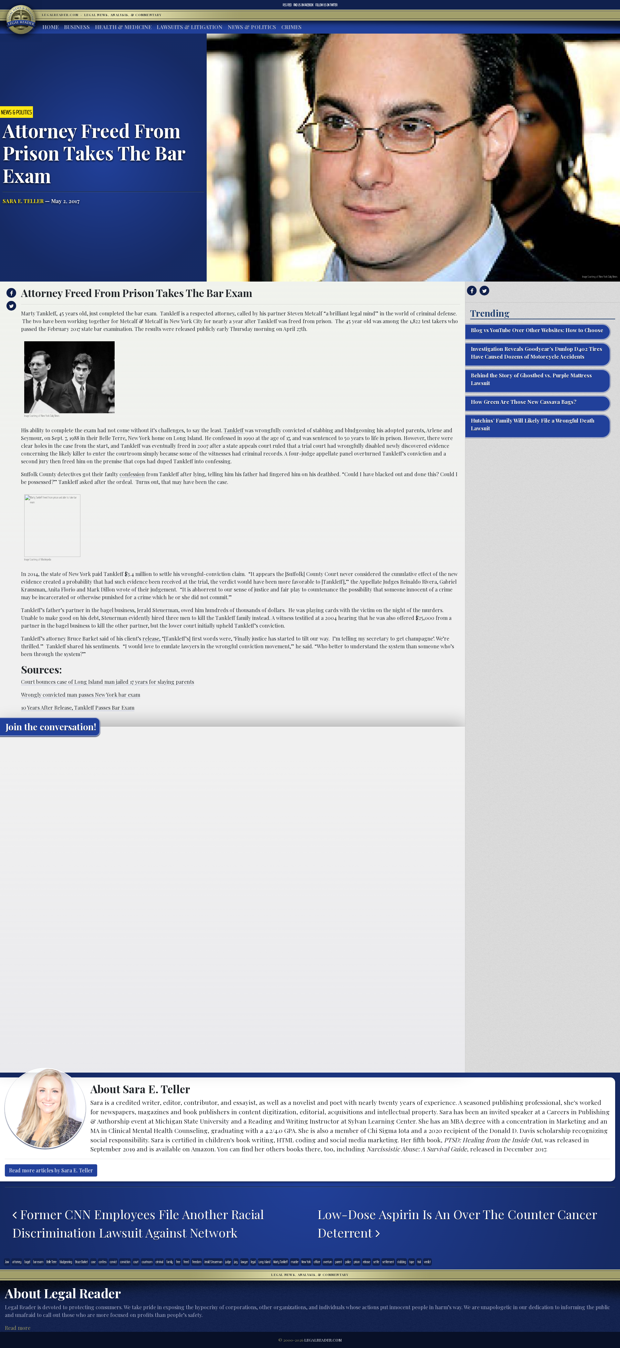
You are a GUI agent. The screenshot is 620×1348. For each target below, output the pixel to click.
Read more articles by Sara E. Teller (51, 1170)
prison (357, 1262)
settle (376, 1262)
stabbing (401, 1262)
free (178, 1262)
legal (253, 1262)
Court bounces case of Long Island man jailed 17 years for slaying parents (107, 681)
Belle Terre (51, 1262)
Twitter (326, 5)
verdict (427, 1262)
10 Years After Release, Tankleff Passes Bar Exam (77, 707)
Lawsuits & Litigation (189, 27)
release (150, 638)
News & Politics (252, 27)
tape (411, 1262)
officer (317, 1262)
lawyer (244, 1262)
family (169, 1262)
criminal (159, 1262)
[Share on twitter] (10, 305)
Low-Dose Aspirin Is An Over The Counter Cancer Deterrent (457, 1223)
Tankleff (234, 430)
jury (236, 1262)
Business (77, 27)
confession (132, 474)
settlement (388, 1262)
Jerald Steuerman (213, 1262)
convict (113, 1262)
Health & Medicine (123, 27)
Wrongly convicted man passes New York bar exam (80, 694)
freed (186, 1262)
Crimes (291, 27)
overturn (327, 1262)
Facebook (304, 5)
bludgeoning (66, 1262)
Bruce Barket (81, 1262)
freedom (196, 1262)
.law (7, 1262)
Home (50, 27)
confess (103, 1262)
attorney (16, 1262)
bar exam (38, 1262)
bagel (27, 1262)
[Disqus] (232, 821)
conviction (125, 1262)
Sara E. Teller (23, 201)
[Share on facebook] (10, 292)
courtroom (147, 1262)
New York (306, 1262)
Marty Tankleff (281, 1262)
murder (294, 1262)
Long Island (264, 1262)
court (136, 1262)
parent (338, 1262)
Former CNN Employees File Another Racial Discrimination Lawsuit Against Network (138, 1223)
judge (228, 1262)
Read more (17, 1327)
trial (419, 1262)
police (348, 1262)
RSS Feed (287, 5)
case (93, 1262)
